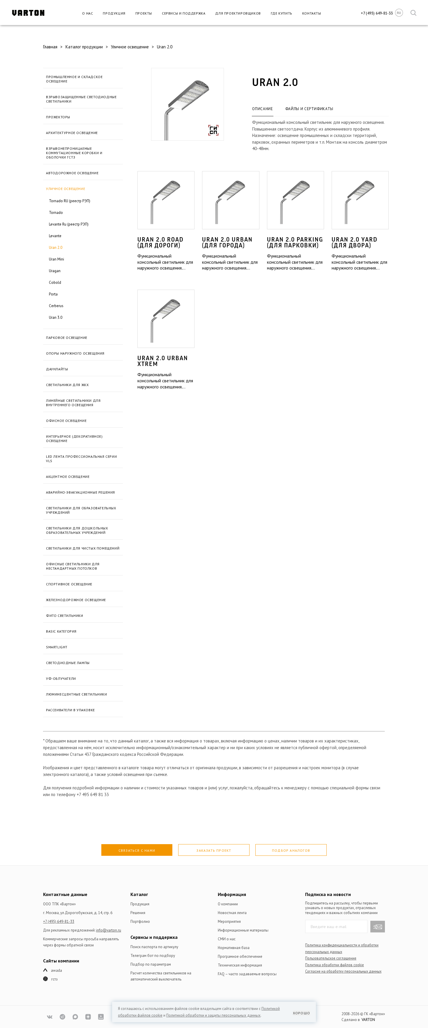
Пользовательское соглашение (330, 958)
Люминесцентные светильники (76, 694)
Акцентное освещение (67, 476)
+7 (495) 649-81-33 (58, 921)
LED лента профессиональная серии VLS (81, 458)
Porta (53, 294)
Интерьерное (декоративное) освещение (74, 438)
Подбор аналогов (291, 850)
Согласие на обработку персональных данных (343, 971)
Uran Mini (56, 259)
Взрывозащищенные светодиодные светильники (81, 99)
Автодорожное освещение (72, 173)
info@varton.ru (108, 930)
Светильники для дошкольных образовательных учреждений (77, 530)
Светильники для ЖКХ (67, 385)
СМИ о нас (227, 939)
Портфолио (140, 921)
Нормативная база (234, 947)
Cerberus (56, 305)
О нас (87, 13)
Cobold (55, 282)
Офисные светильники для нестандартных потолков (73, 566)
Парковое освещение (66, 337)
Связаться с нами (137, 850)
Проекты (143, 13)
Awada (56, 970)
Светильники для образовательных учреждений (81, 510)
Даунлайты (57, 369)
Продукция (114, 13)
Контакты (311, 13)
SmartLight (57, 647)
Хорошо (301, 1013)
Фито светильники (64, 615)
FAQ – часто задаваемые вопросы (247, 973)
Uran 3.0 (55, 317)
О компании (228, 904)
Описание (262, 108)
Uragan (55, 270)
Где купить (281, 13)
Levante (55, 235)
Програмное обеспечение (240, 956)
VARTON (368, 1019)
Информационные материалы (243, 930)
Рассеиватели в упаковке (70, 710)
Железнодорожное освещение (76, 600)
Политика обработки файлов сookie (334, 964)
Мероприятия (229, 921)
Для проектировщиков (238, 13)
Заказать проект (213, 850)
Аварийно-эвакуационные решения (80, 492)
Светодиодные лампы (68, 663)
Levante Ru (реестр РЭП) (69, 224)
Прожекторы (58, 117)
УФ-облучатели (61, 678)
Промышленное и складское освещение (74, 79)
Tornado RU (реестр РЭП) (69, 200)
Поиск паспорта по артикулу (154, 946)
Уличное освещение (65, 188)
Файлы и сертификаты (309, 108)
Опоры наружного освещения (75, 353)
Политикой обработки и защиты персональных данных (213, 1015)
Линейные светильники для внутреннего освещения (73, 402)
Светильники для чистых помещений (82, 548)
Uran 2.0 (55, 247)
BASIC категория (61, 631)
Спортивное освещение (69, 584)
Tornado (56, 212)
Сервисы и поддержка (183, 13)
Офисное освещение (66, 420)
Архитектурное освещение (72, 133)
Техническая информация (240, 965)
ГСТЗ (54, 979)
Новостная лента (232, 912)
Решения (137, 912)
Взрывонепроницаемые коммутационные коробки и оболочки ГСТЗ (74, 152)
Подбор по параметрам (150, 964)
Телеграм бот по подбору (152, 955)
